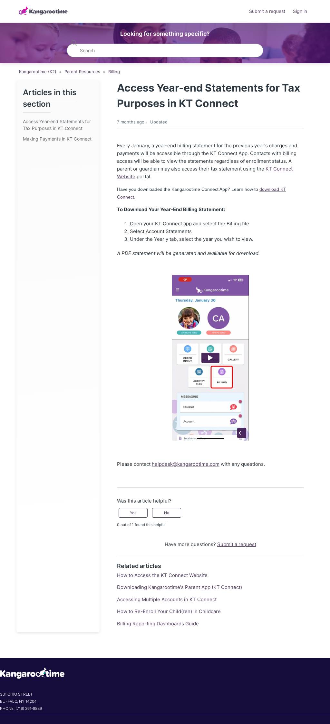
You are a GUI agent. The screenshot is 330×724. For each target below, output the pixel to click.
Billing (114, 71)
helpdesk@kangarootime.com (185, 464)
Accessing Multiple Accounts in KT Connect (167, 599)
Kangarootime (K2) (37, 71)
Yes (133, 512)
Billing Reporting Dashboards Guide (158, 624)
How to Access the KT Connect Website (162, 575)
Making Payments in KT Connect (57, 139)
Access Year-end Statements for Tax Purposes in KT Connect (57, 125)
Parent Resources (82, 71)
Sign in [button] (300, 11)
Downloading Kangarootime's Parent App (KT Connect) (179, 587)
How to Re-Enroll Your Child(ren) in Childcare (169, 611)
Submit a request (267, 11)
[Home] (43, 11)
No (166, 512)
